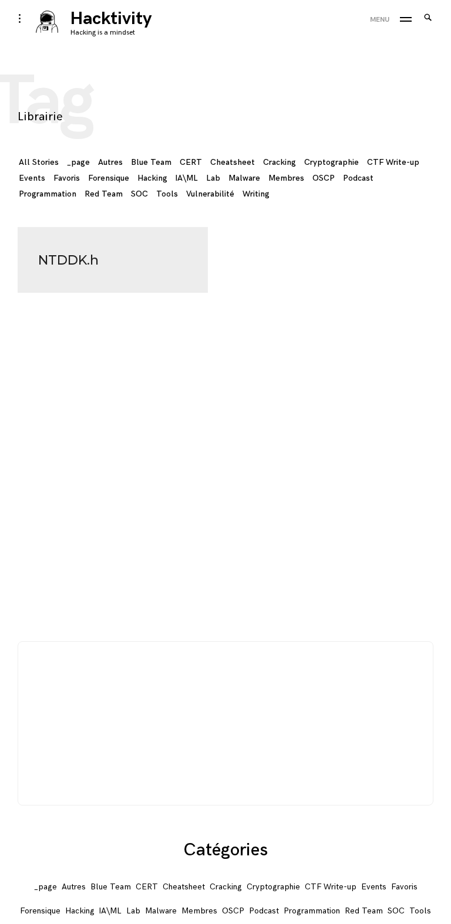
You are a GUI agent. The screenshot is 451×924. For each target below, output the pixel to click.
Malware (244, 178)
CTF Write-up (393, 162)
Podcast (358, 178)
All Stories (39, 162)
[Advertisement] (226, 724)
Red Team (104, 194)
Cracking (279, 162)
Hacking (152, 178)
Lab (213, 178)
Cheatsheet (232, 162)
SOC (139, 194)
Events (32, 178)
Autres (110, 162)
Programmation (47, 194)
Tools (167, 194)
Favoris (66, 178)
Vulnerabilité (210, 194)
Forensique (108, 178)
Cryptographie (331, 162)
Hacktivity (111, 18)
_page (78, 162)
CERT (191, 162)
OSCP (323, 178)
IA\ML (187, 178)
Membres (286, 178)
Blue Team (151, 162)
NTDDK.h (68, 260)
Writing (256, 194)
